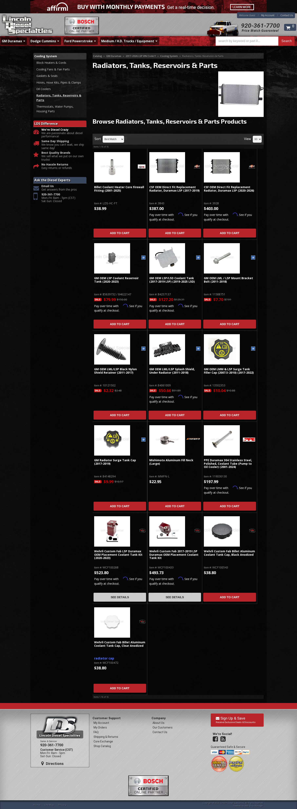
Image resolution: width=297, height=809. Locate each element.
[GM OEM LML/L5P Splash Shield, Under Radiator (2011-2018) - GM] (198, 349)
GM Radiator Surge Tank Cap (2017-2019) (115, 462)
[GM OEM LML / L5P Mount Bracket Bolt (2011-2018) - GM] (253, 258)
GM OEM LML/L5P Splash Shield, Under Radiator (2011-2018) (172, 371)
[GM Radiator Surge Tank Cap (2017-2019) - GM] (143, 440)
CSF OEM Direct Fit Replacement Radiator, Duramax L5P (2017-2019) (174, 189)
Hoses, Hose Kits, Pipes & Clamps (58, 82)
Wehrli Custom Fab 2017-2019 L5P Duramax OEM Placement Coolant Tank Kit (173, 555)
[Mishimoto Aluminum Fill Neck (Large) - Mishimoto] (193, 439)
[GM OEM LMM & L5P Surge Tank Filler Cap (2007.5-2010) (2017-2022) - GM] (253, 349)
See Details (120, 597)
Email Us (47, 186)
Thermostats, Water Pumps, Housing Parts (55, 109)
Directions (54, 763)
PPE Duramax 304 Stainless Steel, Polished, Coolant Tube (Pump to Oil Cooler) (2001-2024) (228, 464)
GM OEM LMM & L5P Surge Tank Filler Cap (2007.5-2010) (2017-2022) (229, 371)
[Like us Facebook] (216, 739)
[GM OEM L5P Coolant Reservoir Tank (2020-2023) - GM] (143, 258)
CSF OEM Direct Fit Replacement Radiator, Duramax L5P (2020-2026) (229, 189)
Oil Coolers (43, 89)
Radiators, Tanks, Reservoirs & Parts (58, 97)
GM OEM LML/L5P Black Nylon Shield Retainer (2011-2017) (115, 371)
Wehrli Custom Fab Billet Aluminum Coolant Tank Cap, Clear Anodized (119, 644)
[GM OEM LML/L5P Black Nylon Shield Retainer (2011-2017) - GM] (143, 349)
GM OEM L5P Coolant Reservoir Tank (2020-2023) (116, 280)
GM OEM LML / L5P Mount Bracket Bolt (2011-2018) (228, 280)
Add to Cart (120, 233)
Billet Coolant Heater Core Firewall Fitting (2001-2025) (119, 189)
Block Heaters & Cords (51, 63)
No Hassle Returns (54, 164)
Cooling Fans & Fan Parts (53, 69)
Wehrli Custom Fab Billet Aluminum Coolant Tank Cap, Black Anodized (229, 553)
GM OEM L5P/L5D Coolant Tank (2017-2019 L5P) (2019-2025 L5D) (172, 280)
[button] (255, 41)
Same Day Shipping (55, 141)
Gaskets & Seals (47, 76)
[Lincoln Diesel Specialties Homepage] (28, 25)
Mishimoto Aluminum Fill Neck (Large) (171, 462)
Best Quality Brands (55, 153)
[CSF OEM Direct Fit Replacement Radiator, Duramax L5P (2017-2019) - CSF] (197, 166)
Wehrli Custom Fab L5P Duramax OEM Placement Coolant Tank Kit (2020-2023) (118, 555)
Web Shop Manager (253, 805)
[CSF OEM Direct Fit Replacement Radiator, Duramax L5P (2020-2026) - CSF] (252, 166)
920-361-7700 (260, 25)
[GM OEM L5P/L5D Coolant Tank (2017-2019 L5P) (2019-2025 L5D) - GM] (198, 258)
